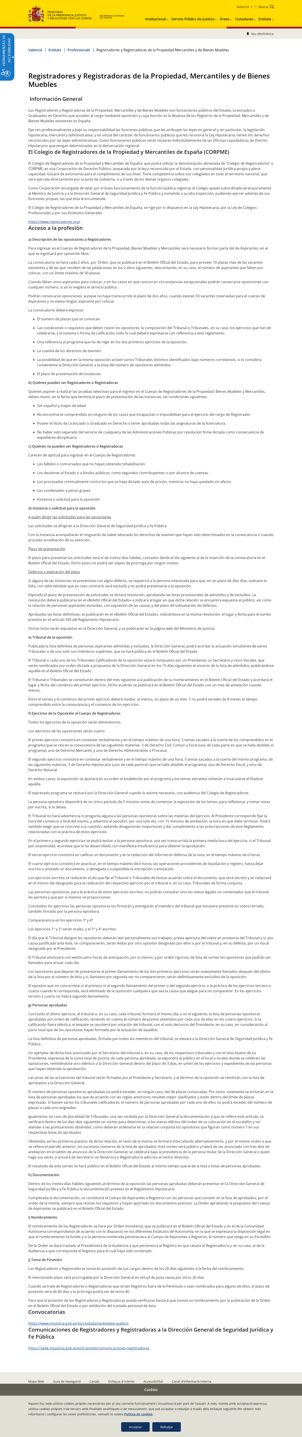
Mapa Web (36, 1381)
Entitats (54, 50)
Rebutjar (166, 1427)
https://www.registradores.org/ (54, 221)
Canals (94, 1381)
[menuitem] (156, 18)
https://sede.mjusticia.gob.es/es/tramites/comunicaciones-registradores (88, 1348)
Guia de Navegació (67, 1381)
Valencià (35, 50)
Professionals (78, 50)
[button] (265, 7)
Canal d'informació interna (191, 1381)
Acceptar (135, 1427)
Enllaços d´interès (121, 1381)
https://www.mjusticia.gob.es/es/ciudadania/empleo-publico (78, 1323)
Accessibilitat (153, 1381)
